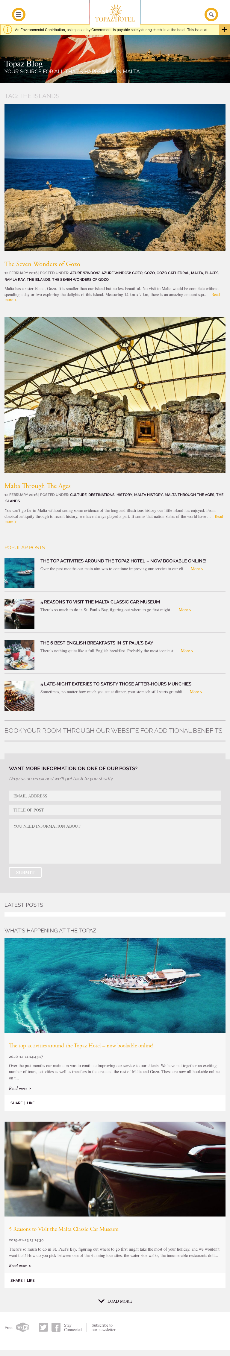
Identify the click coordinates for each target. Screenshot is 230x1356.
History (124, 494)
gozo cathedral (173, 273)
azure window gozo (122, 273)
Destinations (101, 494)
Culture (78, 494)
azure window (85, 273)
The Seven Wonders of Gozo (42, 264)
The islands (38, 279)
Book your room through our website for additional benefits (113, 730)
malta (197, 273)
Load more (120, 1301)
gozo (149, 273)
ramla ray (14, 279)
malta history (148, 494)
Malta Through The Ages (37, 486)
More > (197, 568)
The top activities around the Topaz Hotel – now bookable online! (81, 1046)
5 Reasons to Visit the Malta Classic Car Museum (64, 1229)
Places (212, 273)
